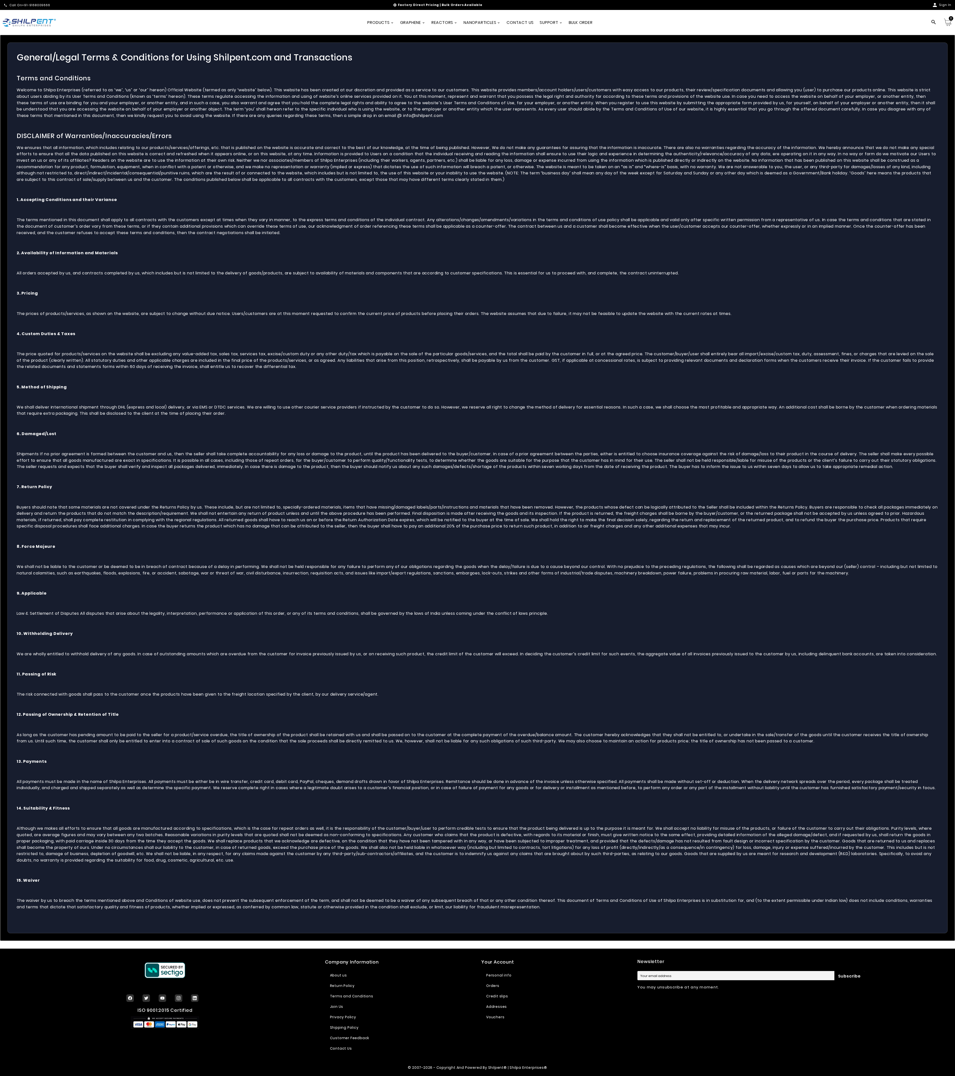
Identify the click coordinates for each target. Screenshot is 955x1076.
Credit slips (497, 996)
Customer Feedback (350, 1037)
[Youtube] (162, 998)
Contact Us (341, 1048)
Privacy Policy (343, 1017)
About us (338, 975)
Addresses (496, 1006)
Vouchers (495, 1017)
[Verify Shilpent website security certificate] (164, 970)
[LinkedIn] (194, 998)
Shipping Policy (344, 1027)
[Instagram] (178, 998)
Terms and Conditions (351, 996)
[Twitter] (146, 998)
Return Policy (342, 985)
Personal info (498, 975)
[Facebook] (130, 998)
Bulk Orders (453, 5)
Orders (492, 985)
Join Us (336, 1006)
